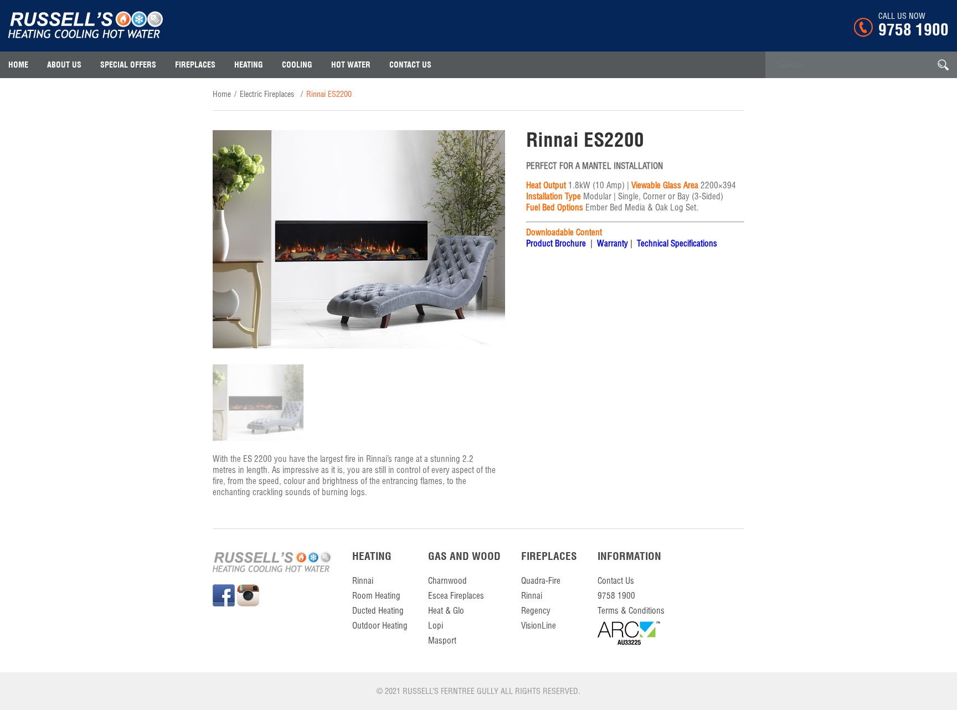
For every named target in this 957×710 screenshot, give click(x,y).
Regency (535, 610)
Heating (248, 65)
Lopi (435, 625)
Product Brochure (556, 243)
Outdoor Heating (380, 625)
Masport (442, 640)
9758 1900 (913, 29)
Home (18, 65)
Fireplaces (195, 65)
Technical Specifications (677, 243)
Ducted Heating (378, 610)
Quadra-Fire (540, 580)
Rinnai (362, 580)
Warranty (612, 243)
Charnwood (447, 580)
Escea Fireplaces (456, 595)
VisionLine (538, 625)
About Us (64, 65)
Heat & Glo (446, 610)
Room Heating (376, 595)
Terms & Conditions (631, 610)
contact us (410, 65)
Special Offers (128, 65)
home (222, 94)
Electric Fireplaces (267, 94)
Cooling (297, 65)
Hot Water (351, 65)
